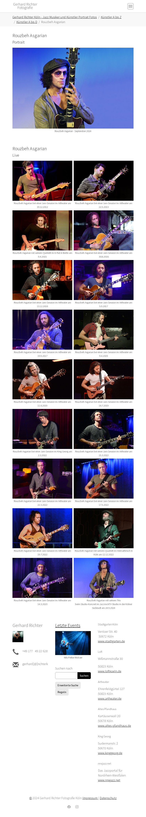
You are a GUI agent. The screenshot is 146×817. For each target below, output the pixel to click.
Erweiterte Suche (68, 685)
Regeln (62, 692)
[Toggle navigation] (130, 6)
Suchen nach (63, 668)
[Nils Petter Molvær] (73, 643)
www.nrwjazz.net (109, 780)
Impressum (90, 798)
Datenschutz (108, 798)
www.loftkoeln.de (109, 671)
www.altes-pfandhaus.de (114, 726)
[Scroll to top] (137, 808)
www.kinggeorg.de (110, 753)
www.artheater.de (109, 698)
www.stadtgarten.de (111, 641)
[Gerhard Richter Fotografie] (25, 6)
